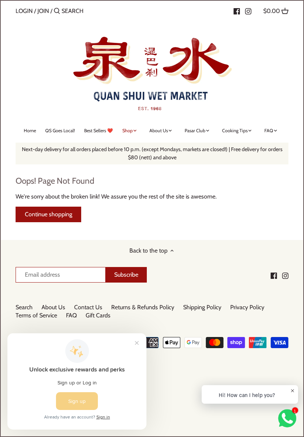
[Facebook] (237, 11)
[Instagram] (248, 11)
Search (24, 307)
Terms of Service (36, 315)
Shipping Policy (202, 307)
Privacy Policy (247, 307)
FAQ (71, 315)
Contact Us (88, 307)
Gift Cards (98, 315)
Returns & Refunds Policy (142, 307)
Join (43, 10)
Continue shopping (48, 214)
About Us (53, 307)
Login (24, 10)
